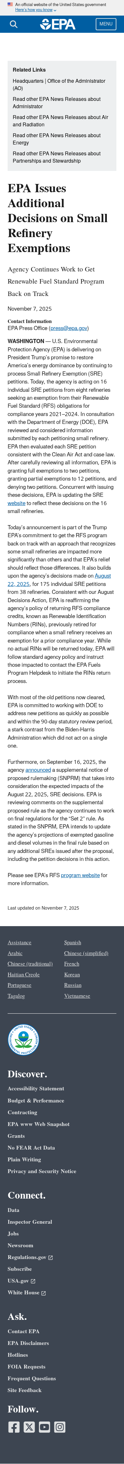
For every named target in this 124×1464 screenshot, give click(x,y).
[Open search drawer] (14, 24)
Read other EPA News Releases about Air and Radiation (60, 121)
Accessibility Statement (36, 1088)
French (71, 964)
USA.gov (18, 1280)
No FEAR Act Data (31, 1147)
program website (80, 875)
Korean (72, 975)
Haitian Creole (24, 975)
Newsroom (20, 1245)
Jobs (13, 1233)
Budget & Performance (36, 1100)
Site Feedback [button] (25, 1390)
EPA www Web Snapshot (39, 1124)
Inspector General (30, 1222)
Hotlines (18, 1355)
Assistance (19, 942)
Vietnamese (77, 996)
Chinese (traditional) (30, 964)
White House (23, 1292)
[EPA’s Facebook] (14, 1427)
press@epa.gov (69, 328)
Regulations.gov (27, 1257)
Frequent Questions (32, 1378)
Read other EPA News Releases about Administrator (56, 103)
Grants (16, 1136)
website (16, 503)
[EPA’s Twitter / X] (29, 1427)
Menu (106, 24)
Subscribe (20, 1269)
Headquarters (28, 81)
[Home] (58, 24)
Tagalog (16, 996)
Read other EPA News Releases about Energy (56, 139)
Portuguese (19, 985)
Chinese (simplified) (86, 953)
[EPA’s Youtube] (44, 1427)
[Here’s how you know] (62, 8)
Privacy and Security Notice (42, 1171)
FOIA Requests (26, 1366)
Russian (72, 985)
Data (13, 1210)
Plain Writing (24, 1159)
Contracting (22, 1112)
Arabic (15, 953)
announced (38, 770)
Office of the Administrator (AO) (59, 85)
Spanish (72, 942)
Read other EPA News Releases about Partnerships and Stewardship (56, 157)
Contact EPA (24, 1331)
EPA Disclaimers (28, 1343)
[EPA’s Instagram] (59, 1427)
